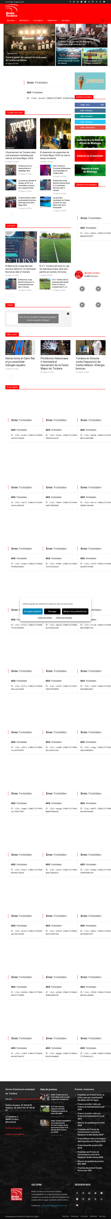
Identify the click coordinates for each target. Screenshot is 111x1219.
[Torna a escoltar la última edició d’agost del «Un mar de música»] (68, 57)
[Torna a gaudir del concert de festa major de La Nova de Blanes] (29, 45)
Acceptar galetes (32, 611)
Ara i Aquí (62, 38)
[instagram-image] (82, 288)
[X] (96, 2)
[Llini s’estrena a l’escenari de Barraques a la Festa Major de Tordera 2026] (45, 170)
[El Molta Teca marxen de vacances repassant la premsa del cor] (81, 36)
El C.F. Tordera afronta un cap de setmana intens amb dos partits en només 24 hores (54, 269)
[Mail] (95, 1193)
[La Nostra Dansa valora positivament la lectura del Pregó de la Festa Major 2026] (10, 202)
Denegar (52, 611)
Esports (9, 261)
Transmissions (12, 53)
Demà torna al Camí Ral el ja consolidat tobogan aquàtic (20, 362)
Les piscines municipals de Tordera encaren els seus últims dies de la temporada (61, 203)
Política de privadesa (64, 617)
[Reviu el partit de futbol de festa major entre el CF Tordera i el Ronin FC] (94, 57)
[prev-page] (7, 215)
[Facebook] (70, 2)
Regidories (10, 148)
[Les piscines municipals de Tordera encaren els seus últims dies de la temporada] (45, 202)
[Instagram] (74, 2)
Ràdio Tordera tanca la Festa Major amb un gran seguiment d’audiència (60, 1097)
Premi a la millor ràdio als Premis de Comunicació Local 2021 (91, 1116)
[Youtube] (104, 2)
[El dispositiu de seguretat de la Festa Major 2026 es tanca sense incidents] (55, 133)
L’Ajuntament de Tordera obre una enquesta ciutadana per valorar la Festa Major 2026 (20, 155)
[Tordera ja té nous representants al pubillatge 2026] (10, 170)
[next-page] (11, 215)
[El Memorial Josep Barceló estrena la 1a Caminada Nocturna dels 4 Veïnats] (10, 284)
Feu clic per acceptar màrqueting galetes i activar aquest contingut (38, 318)
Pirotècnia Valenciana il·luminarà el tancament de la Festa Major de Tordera (54, 363)
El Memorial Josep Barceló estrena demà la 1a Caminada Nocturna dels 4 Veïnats (61, 185)
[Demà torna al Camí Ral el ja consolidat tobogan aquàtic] (20, 347)
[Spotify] (81, 2)
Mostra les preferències (75, 611)
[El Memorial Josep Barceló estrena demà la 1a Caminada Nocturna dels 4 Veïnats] (45, 184)
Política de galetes (45, 617)
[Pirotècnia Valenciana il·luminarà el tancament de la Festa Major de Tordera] (55, 347)
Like (102, 105)
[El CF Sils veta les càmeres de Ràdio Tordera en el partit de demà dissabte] (44, 1109)
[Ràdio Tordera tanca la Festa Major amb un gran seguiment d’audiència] (44, 1097)
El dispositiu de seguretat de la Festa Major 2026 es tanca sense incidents (55, 155)
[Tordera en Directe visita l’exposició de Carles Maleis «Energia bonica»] (91, 347)
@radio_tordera (92, 273)
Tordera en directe (83, 354)
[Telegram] (85, 2)
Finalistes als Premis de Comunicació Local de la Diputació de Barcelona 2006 (90, 1154)
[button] (102, 20)
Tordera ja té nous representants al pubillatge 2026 (25, 168)
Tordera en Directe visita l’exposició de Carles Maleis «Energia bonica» (90, 363)
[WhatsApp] (100, 2)
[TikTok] (89, 2)
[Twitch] (92, 2)
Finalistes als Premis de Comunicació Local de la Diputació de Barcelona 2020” (91, 1132)
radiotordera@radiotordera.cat (27, 1099)
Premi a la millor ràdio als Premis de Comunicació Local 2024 (91, 1106)
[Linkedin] (77, 2)
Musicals (62, 55)
